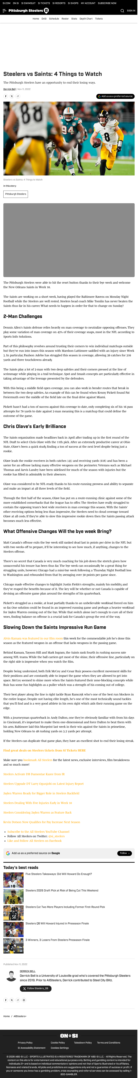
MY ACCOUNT (88, 3)
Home (36, 19)
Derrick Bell (9, 89)
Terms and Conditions (108, 1043)
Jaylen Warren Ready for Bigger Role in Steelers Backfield (41, 793)
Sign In (131, 11)
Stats (74, 19)
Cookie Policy (58, 1043)
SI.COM (6, 3)
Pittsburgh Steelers (15, 194)
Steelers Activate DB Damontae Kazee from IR (34, 774)
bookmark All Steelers (37, 760)
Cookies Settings (60, 1048)
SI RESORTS (59, 3)
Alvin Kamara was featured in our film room (33, 638)
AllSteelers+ (20, 1016)
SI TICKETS (44, 3)
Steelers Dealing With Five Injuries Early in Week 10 (37, 803)
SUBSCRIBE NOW (107, 3)
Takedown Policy (83, 1043)
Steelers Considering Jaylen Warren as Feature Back (37, 812)
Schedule (54, 19)
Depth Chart (86, 19)
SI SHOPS (73, 3)
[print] (24, 1000)
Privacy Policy (25, 1043)
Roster (65, 19)
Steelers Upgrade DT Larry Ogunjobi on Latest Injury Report (43, 783)
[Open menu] (5, 11)
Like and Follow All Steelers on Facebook (34, 840)
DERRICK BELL (28, 971)
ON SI (16, 3)
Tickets (99, 19)
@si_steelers (56, 836)
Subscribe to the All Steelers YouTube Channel (38, 831)
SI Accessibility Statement (31, 1048)
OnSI (44, 19)
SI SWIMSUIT (28, 3)
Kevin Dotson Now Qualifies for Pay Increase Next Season (41, 822)
